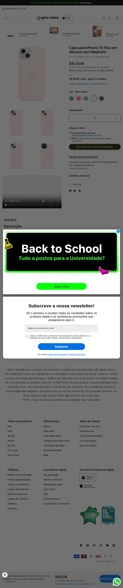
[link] (61, 254)
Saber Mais (61, 286)
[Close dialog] (118, 231)
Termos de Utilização (77, 354)
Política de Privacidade (57, 354)
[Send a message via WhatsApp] (117, 582)
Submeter (61, 346)
